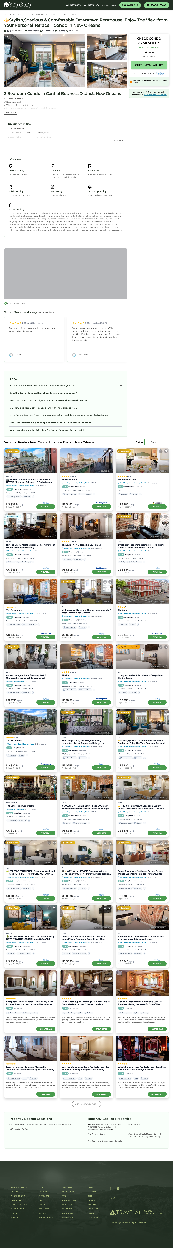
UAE (64, 1196)
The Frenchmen (14, 610)
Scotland (44, 1192)
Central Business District (67, 14)
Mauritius (67, 1204)
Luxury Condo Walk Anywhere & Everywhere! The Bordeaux (140, 676)
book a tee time (130, 5)
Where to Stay (18, 1196)
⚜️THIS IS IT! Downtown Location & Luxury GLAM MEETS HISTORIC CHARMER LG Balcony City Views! (141, 807)
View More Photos (117, 38)
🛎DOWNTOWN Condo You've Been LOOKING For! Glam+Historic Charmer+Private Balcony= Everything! (85, 807)
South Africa (46, 1217)
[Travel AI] (125, 1212)
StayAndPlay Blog (20, 1204)
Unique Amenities (19, 123)
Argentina (67, 1213)
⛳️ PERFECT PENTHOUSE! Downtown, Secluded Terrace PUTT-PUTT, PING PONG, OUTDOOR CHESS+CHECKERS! (30, 872)
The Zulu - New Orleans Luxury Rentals (81, 545)
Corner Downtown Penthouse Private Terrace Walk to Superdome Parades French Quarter (140, 872)
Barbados (67, 1217)
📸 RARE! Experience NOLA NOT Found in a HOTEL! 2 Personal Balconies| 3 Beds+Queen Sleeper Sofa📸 (29, 481)
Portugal (44, 1196)
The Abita (122, 610)
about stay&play (19, 1187)
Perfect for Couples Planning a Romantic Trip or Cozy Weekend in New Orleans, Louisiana (85, 1003)
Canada (92, 1192)
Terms (14, 1213)
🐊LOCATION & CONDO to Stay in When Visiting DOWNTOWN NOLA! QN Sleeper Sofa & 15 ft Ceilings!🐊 (30, 937)
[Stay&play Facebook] (110, 1189)
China (91, 1196)
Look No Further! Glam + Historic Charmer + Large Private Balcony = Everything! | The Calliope (84, 937)
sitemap (14, 1217)
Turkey (42, 1213)
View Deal (45, 507)
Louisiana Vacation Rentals (60, 1124)
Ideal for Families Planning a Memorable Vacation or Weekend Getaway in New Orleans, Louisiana (30, 1068)
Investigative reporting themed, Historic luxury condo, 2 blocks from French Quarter (141, 546)
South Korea (94, 1209)
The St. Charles (14, 740)
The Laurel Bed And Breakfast (21, 806)
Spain (41, 1200)
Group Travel (109, 5)
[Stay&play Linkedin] (118, 1189)
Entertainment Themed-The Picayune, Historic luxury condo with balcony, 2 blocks (141, 937)
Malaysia (92, 1204)
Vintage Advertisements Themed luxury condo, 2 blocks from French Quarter (86, 611)
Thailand (67, 1187)
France (91, 1200)
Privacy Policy (18, 1209)
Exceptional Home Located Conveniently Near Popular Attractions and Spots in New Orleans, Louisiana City (29, 1003)
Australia (44, 1209)
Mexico (91, 1187)
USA (32, 14)
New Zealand (69, 1192)
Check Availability (149, 65)
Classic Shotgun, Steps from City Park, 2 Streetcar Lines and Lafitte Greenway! (26, 676)
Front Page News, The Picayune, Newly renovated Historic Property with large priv (83, 742)
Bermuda (67, 1209)
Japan (91, 1213)
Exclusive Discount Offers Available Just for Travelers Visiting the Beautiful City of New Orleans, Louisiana (139, 1003)
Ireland (43, 1204)
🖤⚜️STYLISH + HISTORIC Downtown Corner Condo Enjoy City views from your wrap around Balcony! (85, 872)
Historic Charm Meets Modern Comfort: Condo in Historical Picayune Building (30, 546)
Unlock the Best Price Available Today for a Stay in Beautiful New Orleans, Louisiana (142, 1068)
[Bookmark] (13, 37)
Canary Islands (70, 1200)
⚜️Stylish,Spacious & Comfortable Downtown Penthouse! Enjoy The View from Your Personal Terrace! (141, 742)
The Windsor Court (127, 479)
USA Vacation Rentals (18, 1129)
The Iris (65, 675)
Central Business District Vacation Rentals (27, 1124)
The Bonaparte (69, 479)
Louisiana (40, 14)
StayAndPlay (122, 1222)
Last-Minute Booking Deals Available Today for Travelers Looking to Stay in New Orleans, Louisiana (85, 1068)
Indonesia (93, 1217)
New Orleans (51, 14)
